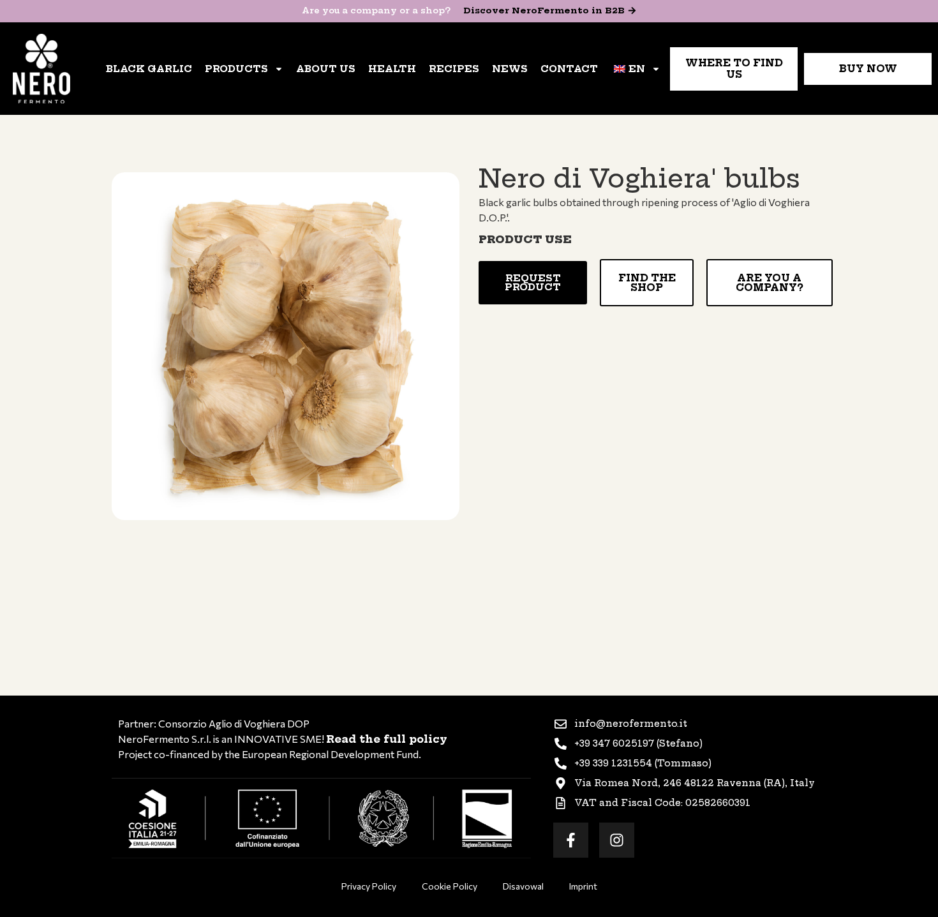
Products (236, 69)
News (510, 69)
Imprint (583, 886)
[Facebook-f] (570, 840)
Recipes (454, 69)
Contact (569, 69)
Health (392, 69)
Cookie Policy (449, 886)
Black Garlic (149, 69)
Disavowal (523, 886)
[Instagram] (616, 840)
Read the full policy (386, 739)
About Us (325, 69)
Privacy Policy (368, 886)
